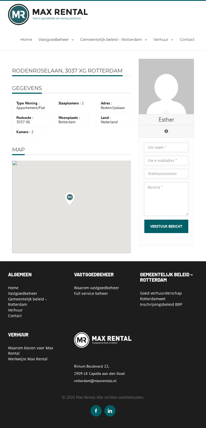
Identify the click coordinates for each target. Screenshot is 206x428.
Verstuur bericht (166, 226)
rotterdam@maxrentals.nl (95, 380)
